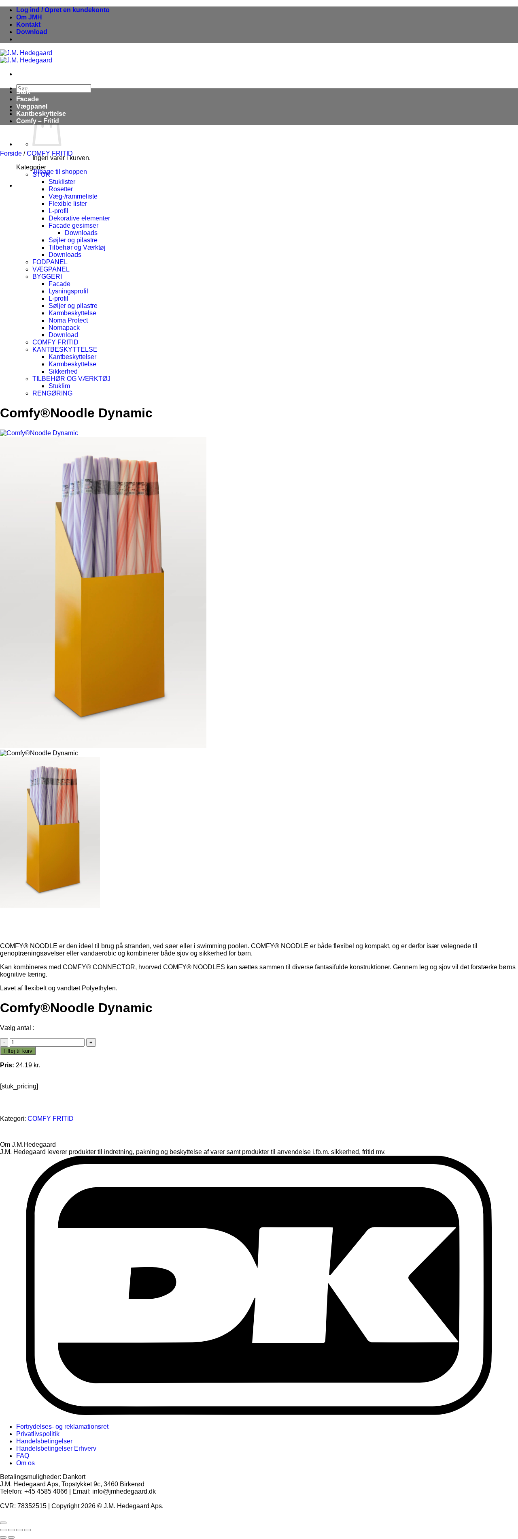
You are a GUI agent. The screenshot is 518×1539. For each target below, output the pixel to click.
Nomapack (64, 327)
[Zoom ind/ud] (3, 1530)
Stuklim (59, 386)
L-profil (58, 210)
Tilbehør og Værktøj (77, 247)
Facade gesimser (73, 225)
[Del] (19, 1530)
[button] (63, 9)
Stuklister (62, 181)
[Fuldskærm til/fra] (11, 1530)
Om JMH (29, 17)
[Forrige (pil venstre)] (3, 1537)
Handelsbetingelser (44, 1441)
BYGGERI (47, 276)
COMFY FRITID (50, 153)
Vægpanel (31, 106)
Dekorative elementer (79, 218)
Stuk (23, 91)
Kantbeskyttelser (72, 356)
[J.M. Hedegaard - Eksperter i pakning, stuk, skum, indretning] (26, 56)
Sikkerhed (63, 371)
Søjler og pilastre (73, 240)
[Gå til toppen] (3, 1523)
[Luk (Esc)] (27, 1530)
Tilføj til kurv (17, 1051)
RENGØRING (52, 393)
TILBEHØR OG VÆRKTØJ (71, 378)
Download (31, 31)
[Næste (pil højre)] (11, 1537)
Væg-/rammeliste (73, 196)
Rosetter (61, 189)
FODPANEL (50, 262)
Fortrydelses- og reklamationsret (62, 1426)
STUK (41, 174)
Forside (11, 153)
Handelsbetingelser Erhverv (56, 1448)
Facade (27, 99)
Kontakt (28, 24)
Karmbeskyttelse (72, 313)
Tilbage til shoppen (59, 171)
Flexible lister (68, 203)
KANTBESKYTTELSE (65, 349)
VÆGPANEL (51, 269)
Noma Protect (68, 320)
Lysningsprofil (68, 291)
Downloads (81, 232)
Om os (25, 1463)
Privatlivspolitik (37, 1433)
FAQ (22, 1455)
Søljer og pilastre (73, 305)
